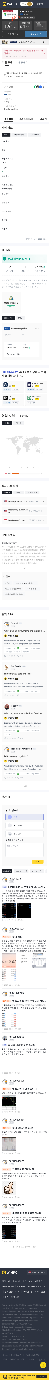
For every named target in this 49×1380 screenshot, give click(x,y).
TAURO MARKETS (17, 1359)
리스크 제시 (27, 1281)
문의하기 (16, 1281)
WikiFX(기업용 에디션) (36, 1286)
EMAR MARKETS (32, 1355)
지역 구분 (15, 1297)
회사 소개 (6, 1281)
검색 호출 (21, 1286)
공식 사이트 (35, 34)
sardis (31, 1359)
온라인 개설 (13, 34)
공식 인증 (9, 1291)
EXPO (17, 1291)
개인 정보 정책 (8, 1286)
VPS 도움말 (40, 1291)
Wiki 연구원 (28, 1291)
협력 (6, 1297)
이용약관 (38, 1281)
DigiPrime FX (16, 1355)
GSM (5, 1359)
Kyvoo (5, 1355)
